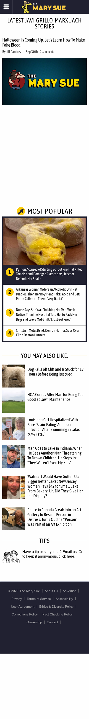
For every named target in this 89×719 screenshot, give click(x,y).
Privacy (16, 599)
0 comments (47, 51)
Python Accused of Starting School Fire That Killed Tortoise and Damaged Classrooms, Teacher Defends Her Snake (49, 274)
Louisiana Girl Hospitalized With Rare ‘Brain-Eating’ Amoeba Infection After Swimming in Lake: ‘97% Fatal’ (53, 427)
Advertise (69, 591)
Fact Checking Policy (57, 614)
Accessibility (64, 599)
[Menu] (6, 7)
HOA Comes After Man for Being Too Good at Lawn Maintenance (55, 397)
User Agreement (22, 606)
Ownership (34, 622)
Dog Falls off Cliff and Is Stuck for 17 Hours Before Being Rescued (55, 371)
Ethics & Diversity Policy (56, 606)
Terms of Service (39, 599)
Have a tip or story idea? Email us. (50, 552)
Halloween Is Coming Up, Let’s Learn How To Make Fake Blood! (43, 42)
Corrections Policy (25, 614)
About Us (51, 591)
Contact (52, 622)
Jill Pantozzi (14, 52)
